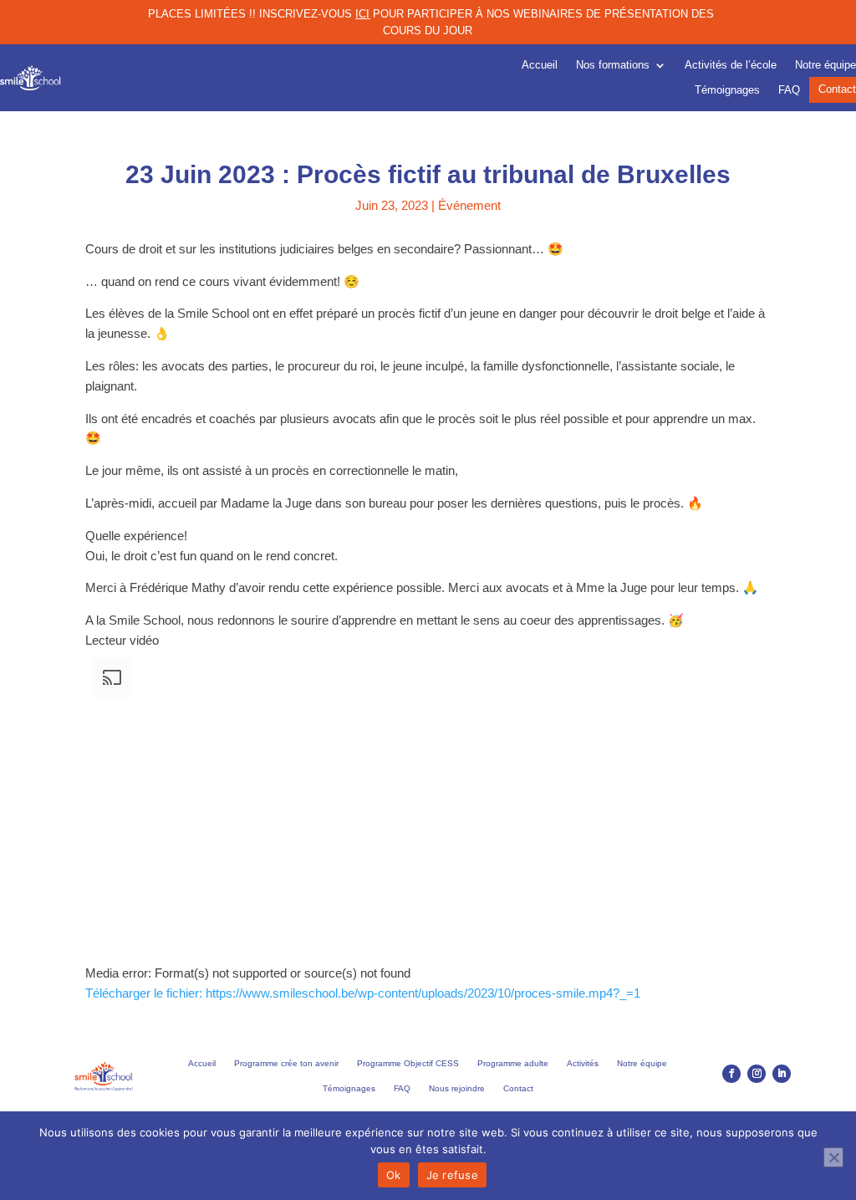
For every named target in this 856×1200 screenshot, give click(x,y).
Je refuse (452, 1175)
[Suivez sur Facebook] (731, 1074)
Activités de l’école (731, 65)
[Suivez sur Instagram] (756, 1074)
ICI (362, 14)
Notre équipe (825, 65)
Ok (393, 1175)
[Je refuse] (833, 1157)
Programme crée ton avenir (286, 1063)
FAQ (789, 90)
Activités (583, 1063)
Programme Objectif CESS (408, 1063)
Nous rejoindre (457, 1088)
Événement (469, 205)
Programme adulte (512, 1063)
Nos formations (613, 65)
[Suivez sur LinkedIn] (781, 1074)
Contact (837, 89)
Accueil (540, 65)
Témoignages (727, 90)
